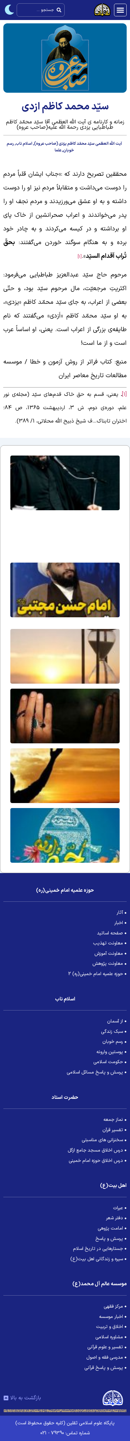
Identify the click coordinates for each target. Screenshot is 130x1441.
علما (58, 150)
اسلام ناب (24, 144)
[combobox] (41, 10)
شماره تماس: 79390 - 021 (65, 1433)
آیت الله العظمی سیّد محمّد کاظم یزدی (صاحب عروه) (78, 144)
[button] (120, 10)
